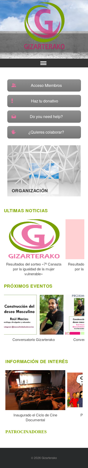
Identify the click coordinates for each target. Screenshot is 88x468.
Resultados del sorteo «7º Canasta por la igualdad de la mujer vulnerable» (33, 269)
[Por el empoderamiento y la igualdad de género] (44, 25)
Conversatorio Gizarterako (33, 339)
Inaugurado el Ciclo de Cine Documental (35, 417)
